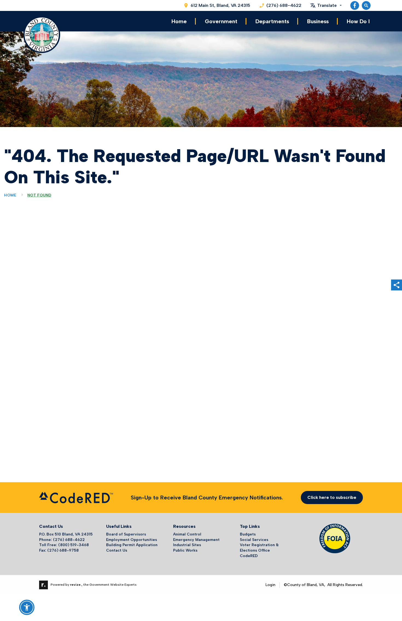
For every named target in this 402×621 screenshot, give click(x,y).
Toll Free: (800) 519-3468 (64, 545)
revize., (76, 585)
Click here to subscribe (331, 497)
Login (270, 584)
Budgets (248, 534)
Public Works (185, 550)
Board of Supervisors (126, 534)
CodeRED (249, 556)
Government (221, 21)
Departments (272, 21)
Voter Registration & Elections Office (259, 548)
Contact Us (116, 550)
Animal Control (187, 534)
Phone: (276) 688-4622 (62, 539)
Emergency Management (196, 539)
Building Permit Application (132, 545)
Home (179, 21)
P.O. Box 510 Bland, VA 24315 (66, 534)
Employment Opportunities (131, 539)
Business (318, 21)
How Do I (358, 21)
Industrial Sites (187, 545)
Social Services (254, 539)
